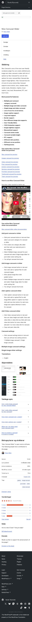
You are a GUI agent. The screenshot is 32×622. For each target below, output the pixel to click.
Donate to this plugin (8, 546)
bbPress (5, 589)
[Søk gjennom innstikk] (19, 13)
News (3, 559)
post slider (23, 483)
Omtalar (5, 46)
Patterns (19, 564)
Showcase (20, 556)
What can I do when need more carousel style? (9, 427)
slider (28, 483)
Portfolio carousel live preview (11, 171)
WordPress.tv (6, 578)
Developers (5, 575)
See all (28, 519)
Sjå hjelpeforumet (7, 531)
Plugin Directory (6, 7)
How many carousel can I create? (12, 417)
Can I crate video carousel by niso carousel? (10, 410)
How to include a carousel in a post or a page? (9, 433)
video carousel (26, 487)
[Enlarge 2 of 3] (28, 367)
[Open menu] (29, 2)
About (3, 556)
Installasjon (6, 50)
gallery (19, 480)
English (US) (27, 476)
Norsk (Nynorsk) (10, 600)
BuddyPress (6, 592)
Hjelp (4, 59)
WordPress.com (7, 584)
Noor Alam (7, 31)
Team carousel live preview (10, 176)
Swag (19, 578)
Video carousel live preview (10, 162)
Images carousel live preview (10, 158)
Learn (3, 570)
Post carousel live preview (9, 164)
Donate (20, 575)
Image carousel (26, 480)
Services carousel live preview (11, 169)
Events (19, 573)
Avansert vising (6, 491)
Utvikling (6, 55)
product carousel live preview (10, 167)
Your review (5, 519)
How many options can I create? (11, 422)
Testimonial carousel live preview (11, 174)
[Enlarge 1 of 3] (13, 367)
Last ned (5, 36)
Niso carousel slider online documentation (14, 229)
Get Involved (21, 570)
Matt (4, 587)
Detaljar (5, 42)
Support (4, 573)
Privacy (4, 564)
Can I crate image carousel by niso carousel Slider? (10, 404)
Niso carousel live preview (9, 154)
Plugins (19, 562)
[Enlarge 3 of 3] (28, 378)
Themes (19, 559)
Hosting (4, 562)
